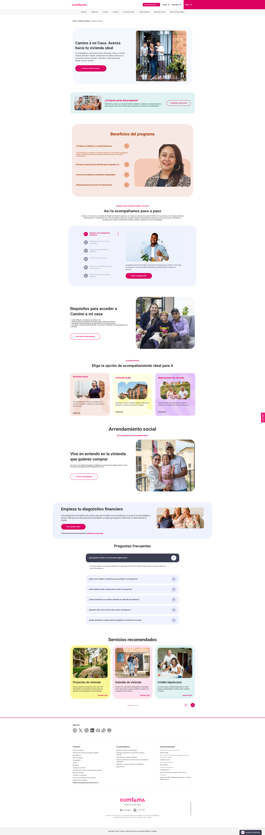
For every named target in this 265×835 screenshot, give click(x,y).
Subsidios (115, 12)
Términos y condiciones (80, 775)
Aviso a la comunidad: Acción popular (84, 777)
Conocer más (103, 695)
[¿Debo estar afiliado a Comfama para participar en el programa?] (173, 579)
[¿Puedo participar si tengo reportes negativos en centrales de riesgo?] (173, 620)
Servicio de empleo (128, 12)
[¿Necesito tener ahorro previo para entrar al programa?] (173, 610)
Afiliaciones (94, 12)
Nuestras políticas (78, 772)
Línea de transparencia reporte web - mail (172, 772)
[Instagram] (86, 730)
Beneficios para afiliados (177, 12)
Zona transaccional (150, 4)
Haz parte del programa (85, 336)
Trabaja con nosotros (79, 767)
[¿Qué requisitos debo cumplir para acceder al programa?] (173, 589)
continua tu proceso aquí (94, 533)
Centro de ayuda (78, 758)
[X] (81, 730)
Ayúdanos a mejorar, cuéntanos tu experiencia (130, 764)
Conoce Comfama (78, 750)
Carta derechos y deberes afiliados (126, 757)
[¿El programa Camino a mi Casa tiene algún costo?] (173, 558)
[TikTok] (104, 730)
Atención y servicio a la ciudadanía (126, 750)
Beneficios (76, 765)
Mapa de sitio (120, 766)
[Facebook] (75, 730)
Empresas (84, 12)
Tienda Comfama (144, 12)
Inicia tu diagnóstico (139, 276)
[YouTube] (98, 730)
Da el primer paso (73, 527)
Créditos (105, 12)
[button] (79, 4)
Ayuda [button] (165, 5)
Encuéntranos (77, 755)
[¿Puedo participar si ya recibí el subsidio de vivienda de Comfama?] (173, 599)
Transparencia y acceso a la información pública (87, 770)
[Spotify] (109, 730)
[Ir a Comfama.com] (132, 800)
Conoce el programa (84, 477)
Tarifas (75, 762)
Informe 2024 (77, 760)
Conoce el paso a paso (91, 68)
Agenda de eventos (159, 12)
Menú (187, 5)
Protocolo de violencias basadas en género (86, 753)
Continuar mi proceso (178, 103)
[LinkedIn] (92, 730)
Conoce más (76, 413)
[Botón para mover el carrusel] (193, 705)
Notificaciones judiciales (80, 780)
